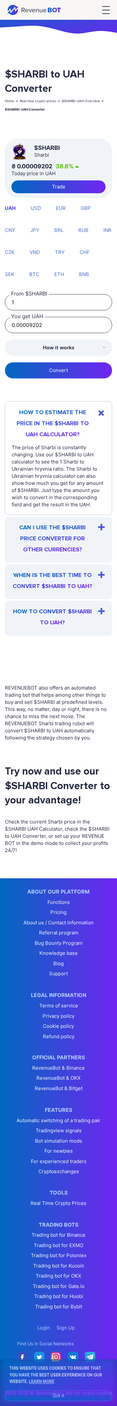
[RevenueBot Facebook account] (22, 1357)
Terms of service (58, 1006)
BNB (84, 274)
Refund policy (58, 1036)
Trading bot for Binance (58, 1235)
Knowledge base (58, 953)
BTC (34, 274)
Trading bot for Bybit (58, 1307)
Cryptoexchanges (58, 1171)
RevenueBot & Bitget (59, 1088)
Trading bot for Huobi (58, 1296)
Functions (58, 902)
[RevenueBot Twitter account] (39, 1357)
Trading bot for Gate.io (58, 1286)
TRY (60, 252)
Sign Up (66, 1327)
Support (58, 973)
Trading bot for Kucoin (58, 1266)
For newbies (59, 1151)
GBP (86, 208)
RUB (83, 230)
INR (107, 230)
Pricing (58, 912)
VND (35, 252)
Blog (58, 963)
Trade (58, 187)
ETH (59, 274)
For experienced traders (58, 1161)
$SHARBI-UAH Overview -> (83, 101)
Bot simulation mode (58, 1141)
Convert (58, 370)
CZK (10, 252)
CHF (85, 252)
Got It (58, 1395)
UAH (10, 208)
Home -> (11, 101)
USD (36, 208)
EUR (61, 208)
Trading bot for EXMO (58, 1245)
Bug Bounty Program (59, 943)
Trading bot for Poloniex (58, 1255)
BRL (58, 230)
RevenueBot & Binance (58, 1068)
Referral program (58, 933)
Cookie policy (58, 1026)
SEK (9, 274)
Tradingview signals (59, 1130)
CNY (10, 230)
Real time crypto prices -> (40, 101)
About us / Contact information (58, 922)
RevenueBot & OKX (58, 1078)
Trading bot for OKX (58, 1276)
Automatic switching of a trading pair (58, 1120)
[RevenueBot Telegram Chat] (90, 1357)
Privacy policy (58, 1016)
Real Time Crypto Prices (58, 1203)
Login (43, 1327)
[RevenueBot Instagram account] (56, 1357)
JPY (34, 230)
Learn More (41, 1381)
